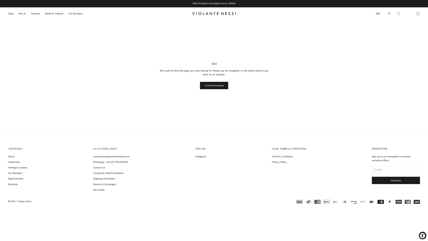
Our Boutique (76, 13)
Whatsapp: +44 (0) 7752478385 (110, 162)
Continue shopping (214, 85)
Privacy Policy (279, 162)
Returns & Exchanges (104, 184)
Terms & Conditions (282, 156)
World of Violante (54, 13)
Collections (14, 162)
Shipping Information (104, 178)
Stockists (13, 184)
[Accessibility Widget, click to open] (422, 235)
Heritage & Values (17, 167)
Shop (11, 13)
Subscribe (396, 180)
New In (22, 13)
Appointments (15, 178)
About (11, 156)
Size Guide (98, 189)
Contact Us (99, 167)
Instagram (200, 156)
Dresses (35, 13)
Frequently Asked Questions (108, 173)
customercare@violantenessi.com (111, 156)
